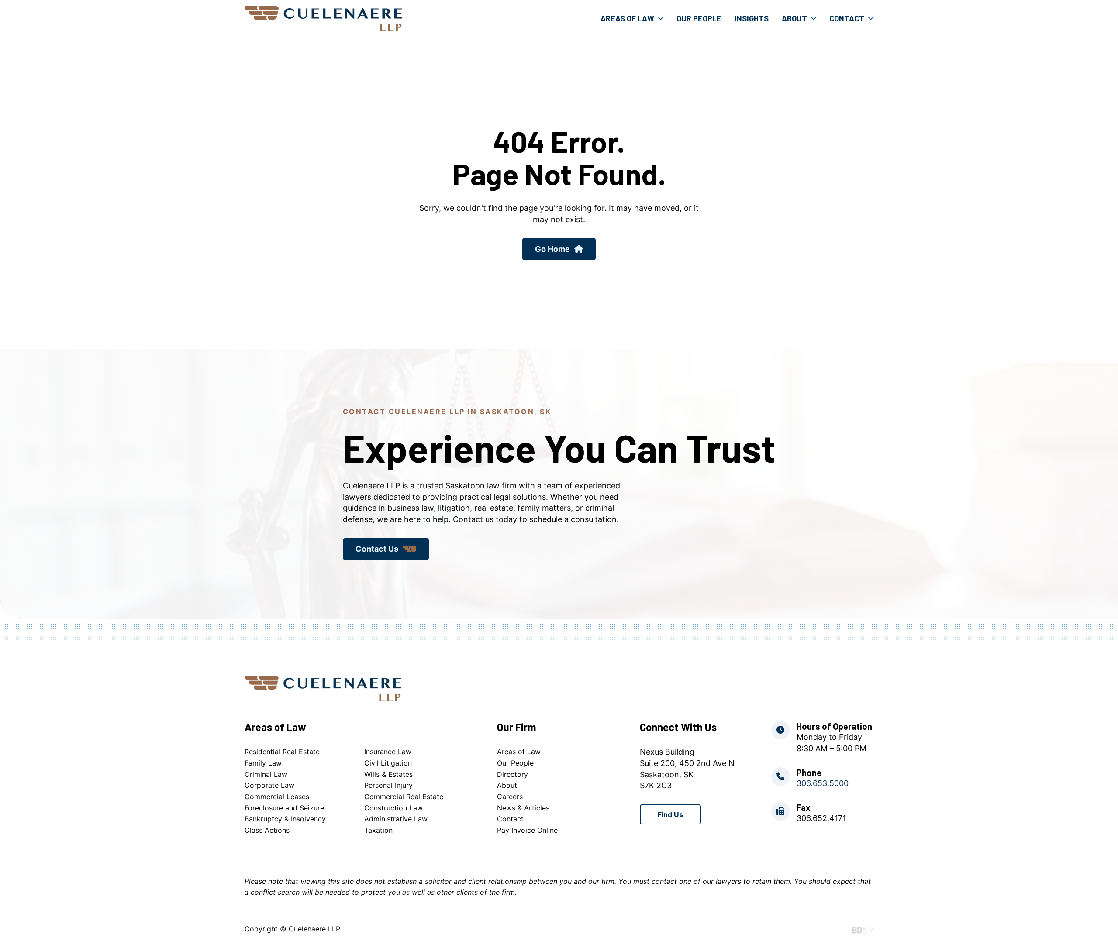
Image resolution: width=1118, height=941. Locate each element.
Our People (698, 18)
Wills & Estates (388, 774)
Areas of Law (627, 18)
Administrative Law (396, 818)
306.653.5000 (823, 783)
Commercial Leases (277, 796)
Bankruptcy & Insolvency (285, 818)
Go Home (552, 249)
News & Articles (523, 808)
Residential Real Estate (282, 751)
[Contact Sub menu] (870, 18)
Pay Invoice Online (527, 830)
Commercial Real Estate (403, 796)
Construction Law (393, 808)
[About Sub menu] (813, 18)
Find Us (670, 814)
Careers (510, 796)
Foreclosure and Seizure (284, 808)
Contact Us (376, 548)
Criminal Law (266, 774)
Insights (752, 18)
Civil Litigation (388, 763)
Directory (512, 774)
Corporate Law (269, 785)
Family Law (263, 763)
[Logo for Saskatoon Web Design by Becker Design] (862, 929)
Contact (846, 18)
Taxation (378, 830)
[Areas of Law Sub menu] (660, 18)
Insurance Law (387, 751)
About (794, 18)
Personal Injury (388, 785)
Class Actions (267, 830)
